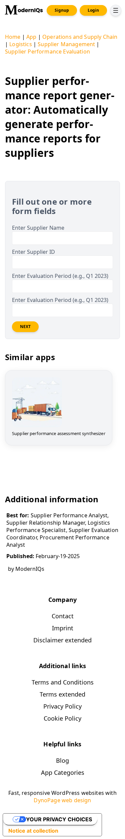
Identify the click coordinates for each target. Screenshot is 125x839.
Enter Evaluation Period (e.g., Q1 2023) (60, 276)
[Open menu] (115, 10)
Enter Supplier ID (33, 251)
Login (93, 10)
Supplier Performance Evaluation (47, 51)
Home (13, 36)
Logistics (20, 44)
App (31, 36)
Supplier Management (66, 44)
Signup (62, 10)
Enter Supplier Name (38, 227)
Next (25, 326)
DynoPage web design (62, 800)
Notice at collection (33, 830)
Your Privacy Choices (59, 819)
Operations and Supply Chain (79, 36)
